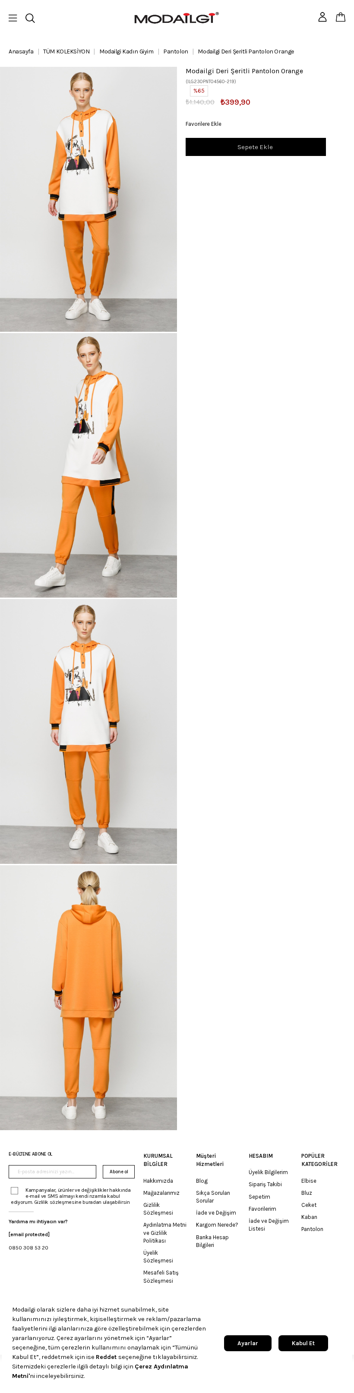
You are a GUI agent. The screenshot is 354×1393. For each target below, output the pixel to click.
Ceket (308, 1205)
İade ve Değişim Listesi (269, 1225)
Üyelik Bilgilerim (268, 1172)
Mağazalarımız (161, 1193)
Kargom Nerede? (217, 1225)
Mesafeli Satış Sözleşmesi (161, 1276)
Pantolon (312, 1229)
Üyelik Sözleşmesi (158, 1257)
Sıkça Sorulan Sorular (213, 1197)
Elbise (308, 1181)
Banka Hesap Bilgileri (212, 1241)
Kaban (309, 1217)
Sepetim (259, 1197)
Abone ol (119, 1172)
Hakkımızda (158, 1181)
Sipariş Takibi (265, 1184)
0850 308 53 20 (28, 1248)
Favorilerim (262, 1209)
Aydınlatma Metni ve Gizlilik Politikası (164, 1232)
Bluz (306, 1193)
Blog (202, 1181)
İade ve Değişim (216, 1212)
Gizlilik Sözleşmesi (158, 1209)
